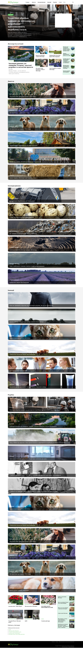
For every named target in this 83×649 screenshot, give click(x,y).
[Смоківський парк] (48, 615)
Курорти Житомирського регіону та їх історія (66, 54)
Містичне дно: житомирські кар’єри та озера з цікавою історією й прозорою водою (66, 49)
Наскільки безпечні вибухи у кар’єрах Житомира (23, 250)
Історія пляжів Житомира (62, 613)
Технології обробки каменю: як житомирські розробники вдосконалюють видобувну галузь (35, 410)
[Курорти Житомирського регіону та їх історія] (73, 55)
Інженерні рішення (14, 198)
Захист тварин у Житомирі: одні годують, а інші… (23, 178)
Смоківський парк (45, 621)
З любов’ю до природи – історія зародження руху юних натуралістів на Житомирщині (34, 491)
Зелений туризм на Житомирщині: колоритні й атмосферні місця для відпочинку (66, 60)
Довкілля (38, 66)
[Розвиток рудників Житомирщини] (73, 72)
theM (26, 621)
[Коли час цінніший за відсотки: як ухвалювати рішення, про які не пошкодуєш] (41, 299)
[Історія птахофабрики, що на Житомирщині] (41, 211)
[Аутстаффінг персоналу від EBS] (41, 364)
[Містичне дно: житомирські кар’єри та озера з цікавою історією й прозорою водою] (73, 48)
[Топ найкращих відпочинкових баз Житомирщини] (41, 139)
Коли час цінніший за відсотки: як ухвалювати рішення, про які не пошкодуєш (31, 305)
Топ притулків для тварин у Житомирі (20, 129)
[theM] (32, 615)
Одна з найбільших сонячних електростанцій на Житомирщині (27, 266)
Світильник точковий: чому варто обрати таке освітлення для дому (28, 459)
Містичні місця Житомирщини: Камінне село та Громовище (66, 67)
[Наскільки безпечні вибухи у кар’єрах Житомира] (41, 244)
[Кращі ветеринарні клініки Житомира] (41, 50)
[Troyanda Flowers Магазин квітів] (15, 615)
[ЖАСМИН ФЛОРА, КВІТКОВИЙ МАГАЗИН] (48, 600)
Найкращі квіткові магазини (13, 627)
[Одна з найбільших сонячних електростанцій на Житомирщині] (41, 260)
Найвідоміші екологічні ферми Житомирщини (54, 56)
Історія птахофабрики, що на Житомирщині (22, 217)
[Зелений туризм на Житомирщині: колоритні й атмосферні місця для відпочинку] (73, 60)
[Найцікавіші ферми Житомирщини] (41, 276)
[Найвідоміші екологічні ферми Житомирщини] (55, 50)
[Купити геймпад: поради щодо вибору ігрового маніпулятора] (41, 316)
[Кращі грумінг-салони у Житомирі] (41, 584)
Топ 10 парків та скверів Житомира (19, 112)
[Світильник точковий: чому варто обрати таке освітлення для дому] (41, 453)
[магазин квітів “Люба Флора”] (15, 600)
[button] (73, 2)
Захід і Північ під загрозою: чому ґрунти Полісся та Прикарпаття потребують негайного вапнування (37, 442)
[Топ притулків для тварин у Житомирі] (41, 123)
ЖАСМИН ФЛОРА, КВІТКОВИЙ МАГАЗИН (47, 607)
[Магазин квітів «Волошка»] (32, 600)
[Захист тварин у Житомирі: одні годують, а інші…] (41, 172)
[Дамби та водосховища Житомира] (71, 598)
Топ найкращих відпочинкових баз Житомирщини (23, 145)
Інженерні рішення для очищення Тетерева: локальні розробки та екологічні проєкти (21, 65)
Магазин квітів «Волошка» (31, 606)
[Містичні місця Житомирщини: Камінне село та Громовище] (73, 67)
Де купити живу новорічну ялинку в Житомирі (40, 69)
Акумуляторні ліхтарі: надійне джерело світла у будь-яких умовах (28, 387)
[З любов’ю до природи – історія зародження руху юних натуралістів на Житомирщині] (41, 485)
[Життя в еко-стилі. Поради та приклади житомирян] (71, 609)
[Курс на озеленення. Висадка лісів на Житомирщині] (71, 604)
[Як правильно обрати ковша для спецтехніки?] (41, 195)
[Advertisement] (63, 20)
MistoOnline (72, 641)
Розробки (11, 14)
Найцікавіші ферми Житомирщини (19, 282)
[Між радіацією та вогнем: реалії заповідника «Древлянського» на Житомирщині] (71, 620)
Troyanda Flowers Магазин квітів (15, 631)
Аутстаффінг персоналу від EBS (18, 370)
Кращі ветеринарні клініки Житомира (40, 56)
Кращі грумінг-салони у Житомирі (19, 590)
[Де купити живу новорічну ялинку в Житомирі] (41, 63)
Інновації (38, 53)
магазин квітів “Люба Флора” (15, 606)
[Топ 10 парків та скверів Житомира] (55, 63)
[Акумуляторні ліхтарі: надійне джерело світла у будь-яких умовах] (41, 381)
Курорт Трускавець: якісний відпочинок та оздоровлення (25, 161)
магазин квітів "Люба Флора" (14, 633)
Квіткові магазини (12, 604)
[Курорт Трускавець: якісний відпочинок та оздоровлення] (41, 155)
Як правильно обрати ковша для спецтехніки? (22, 201)
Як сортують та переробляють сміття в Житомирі (23, 233)
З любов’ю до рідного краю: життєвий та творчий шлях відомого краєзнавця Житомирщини (35, 475)
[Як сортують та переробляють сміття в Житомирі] (41, 227)
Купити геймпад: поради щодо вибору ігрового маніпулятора (26, 321)
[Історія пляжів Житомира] (71, 615)
